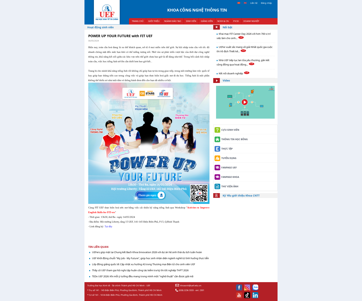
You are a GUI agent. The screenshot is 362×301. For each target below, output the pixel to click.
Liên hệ (253, 3)
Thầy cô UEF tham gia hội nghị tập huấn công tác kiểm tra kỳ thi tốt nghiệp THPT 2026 (140, 270)
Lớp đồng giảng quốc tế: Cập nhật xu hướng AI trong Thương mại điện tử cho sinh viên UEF (143, 264)
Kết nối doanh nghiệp (231, 73)
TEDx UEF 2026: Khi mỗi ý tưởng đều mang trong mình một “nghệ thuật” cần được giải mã (142, 276)
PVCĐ (236, 21)
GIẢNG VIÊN (207, 21)
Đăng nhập (266, 3)
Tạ (106, 226)
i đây (109, 226)
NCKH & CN (223, 21)
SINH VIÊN (191, 21)
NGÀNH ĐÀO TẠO (172, 21)
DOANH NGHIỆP (251, 21)
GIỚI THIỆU (154, 21)
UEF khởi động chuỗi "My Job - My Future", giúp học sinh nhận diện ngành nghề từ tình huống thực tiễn (150, 258)
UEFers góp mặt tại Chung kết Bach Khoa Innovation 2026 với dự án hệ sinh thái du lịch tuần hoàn (147, 252)
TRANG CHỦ (137, 21)
